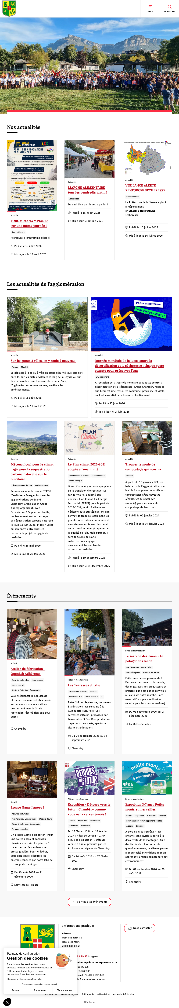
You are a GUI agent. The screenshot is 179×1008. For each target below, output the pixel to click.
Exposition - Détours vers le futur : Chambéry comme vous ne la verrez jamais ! (89, 809)
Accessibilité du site (123, 995)
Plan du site (51, 995)
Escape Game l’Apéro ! (27, 807)
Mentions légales (69, 995)
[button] (150, 8)
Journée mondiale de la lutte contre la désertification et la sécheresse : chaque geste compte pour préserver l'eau (129, 365)
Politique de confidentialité (96, 995)
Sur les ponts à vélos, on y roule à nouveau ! (43, 361)
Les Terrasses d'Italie (84, 685)
